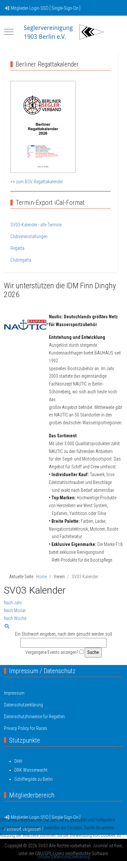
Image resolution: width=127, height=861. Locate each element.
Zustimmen (22, 846)
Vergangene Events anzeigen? (51, 652)
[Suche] (7, 626)
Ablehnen (66, 846)
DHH (18, 761)
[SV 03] (63, 32)
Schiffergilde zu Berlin (33, 779)
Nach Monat (15, 610)
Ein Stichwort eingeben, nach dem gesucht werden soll (63, 634)
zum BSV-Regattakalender (39, 181)
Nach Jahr (13, 602)
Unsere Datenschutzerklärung (63, 856)
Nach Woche (15, 618)
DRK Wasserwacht (31, 770)
